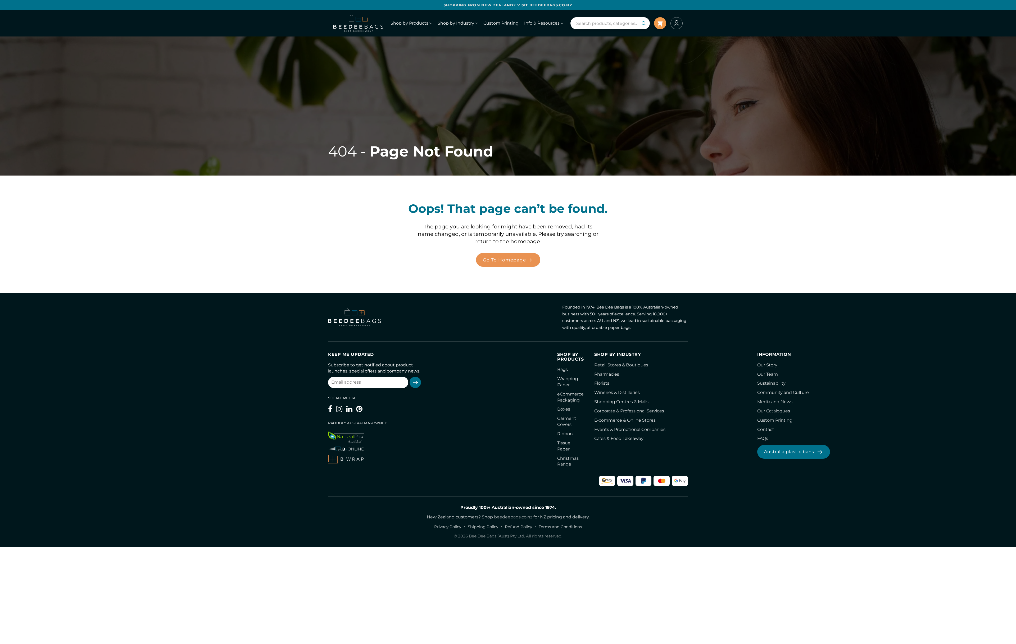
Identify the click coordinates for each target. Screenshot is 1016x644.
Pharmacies (606, 374)
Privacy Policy (447, 526)
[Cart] (660, 23)
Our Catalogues (773, 410)
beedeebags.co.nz (513, 516)
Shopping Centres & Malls (621, 401)
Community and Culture (783, 392)
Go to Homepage (504, 260)
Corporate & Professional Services (629, 410)
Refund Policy (518, 526)
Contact (765, 429)
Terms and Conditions (560, 526)
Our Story (767, 364)
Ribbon (565, 433)
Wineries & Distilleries (617, 392)
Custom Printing (774, 420)
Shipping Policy (483, 526)
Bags (562, 369)
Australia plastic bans (789, 451)
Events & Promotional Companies (629, 429)
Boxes (563, 409)
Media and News (774, 401)
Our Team (767, 374)
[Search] (643, 23)
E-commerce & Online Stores (625, 420)
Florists (601, 383)
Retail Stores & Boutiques (621, 364)
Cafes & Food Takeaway (618, 438)
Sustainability (771, 383)
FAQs (762, 438)
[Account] (676, 23)
